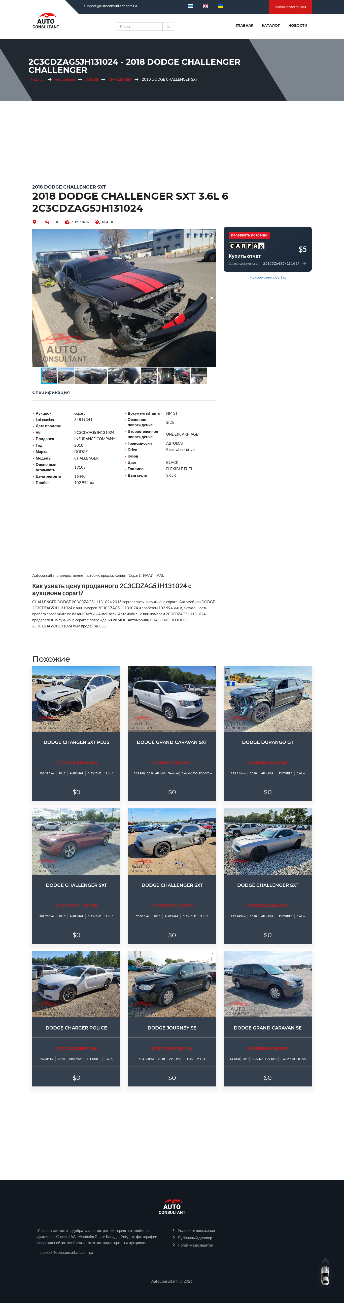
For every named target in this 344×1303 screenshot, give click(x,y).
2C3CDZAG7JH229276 (172, 905)
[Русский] (190, 6)
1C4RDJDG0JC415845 (267, 762)
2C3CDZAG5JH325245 (76, 905)
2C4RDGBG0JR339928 (268, 1048)
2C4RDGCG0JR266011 (172, 762)
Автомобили (65, 79)
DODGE (91, 79)
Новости (297, 25)
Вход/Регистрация (290, 7)
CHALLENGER (120, 79)
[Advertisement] (172, 141)
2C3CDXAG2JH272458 (76, 1048)
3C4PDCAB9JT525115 (172, 1048)
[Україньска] (220, 6)
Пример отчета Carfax (268, 277)
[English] (205, 6)
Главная (244, 25)
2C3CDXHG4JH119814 (76, 762)
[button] (212, 233)
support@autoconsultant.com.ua (110, 6)
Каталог (271, 25)
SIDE (55, 222)
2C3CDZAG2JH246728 (268, 905)
